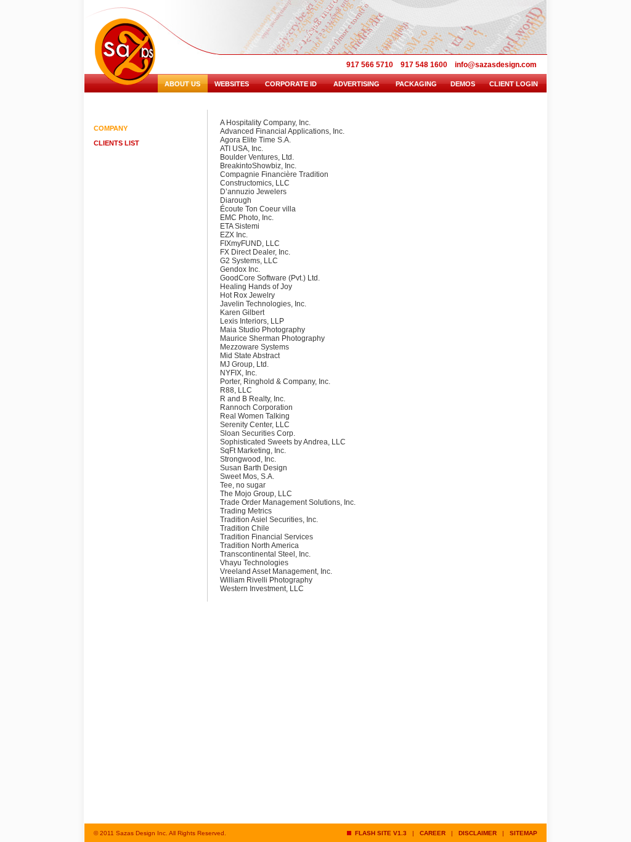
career (433, 833)
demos (462, 84)
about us (182, 84)
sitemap (523, 833)
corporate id (291, 84)
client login (513, 84)
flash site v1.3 (379, 833)
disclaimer (477, 833)
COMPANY (111, 128)
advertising (356, 84)
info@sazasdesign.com (496, 64)
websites (231, 84)
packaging (416, 84)
